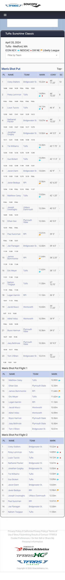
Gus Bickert (12, 159)
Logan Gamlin (13, 295)
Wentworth (28, 307)
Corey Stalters (13, 82)
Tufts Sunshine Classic (19, 34)
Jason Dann (12, 171)
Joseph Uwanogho (12, 208)
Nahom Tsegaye (11, 283)
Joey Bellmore (13, 343)
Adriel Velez (12, 318)
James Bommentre (12, 257)
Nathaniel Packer (11, 120)
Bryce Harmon (13, 330)
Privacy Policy (14, 531)
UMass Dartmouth (28, 208)
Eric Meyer (12, 270)
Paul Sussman (14, 234)
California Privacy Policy (35, 531)
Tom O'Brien (12, 356)
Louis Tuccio (13, 107)
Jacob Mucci (13, 307)
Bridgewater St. (30, 82)
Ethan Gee (12, 221)
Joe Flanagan (13, 246)
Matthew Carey (14, 195)
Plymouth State (27, 221)
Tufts (25, 94)
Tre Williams (13, 146)
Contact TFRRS (48, 534)
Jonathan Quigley (11, 133)
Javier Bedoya (13, 182)
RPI (24, 182)
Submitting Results (29, 534)
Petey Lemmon (14, 94)
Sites (16, 534)
